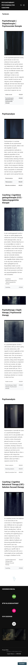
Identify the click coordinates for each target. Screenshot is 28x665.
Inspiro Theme (10, 654)
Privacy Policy (5, 650)
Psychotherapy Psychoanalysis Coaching (8, 5)
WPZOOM (18, 654)
